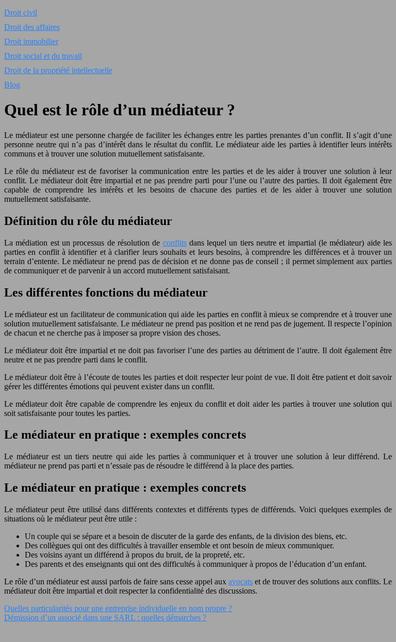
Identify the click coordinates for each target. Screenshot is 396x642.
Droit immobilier (31, 41)
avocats (240, 581)
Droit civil (20, 12)
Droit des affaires (32, 27)
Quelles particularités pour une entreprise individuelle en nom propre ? (118, 608)
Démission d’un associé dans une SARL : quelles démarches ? (105, 617)
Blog (12, 84)
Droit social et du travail (43, 55)
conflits (175, 242)
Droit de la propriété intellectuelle (58, 70)
